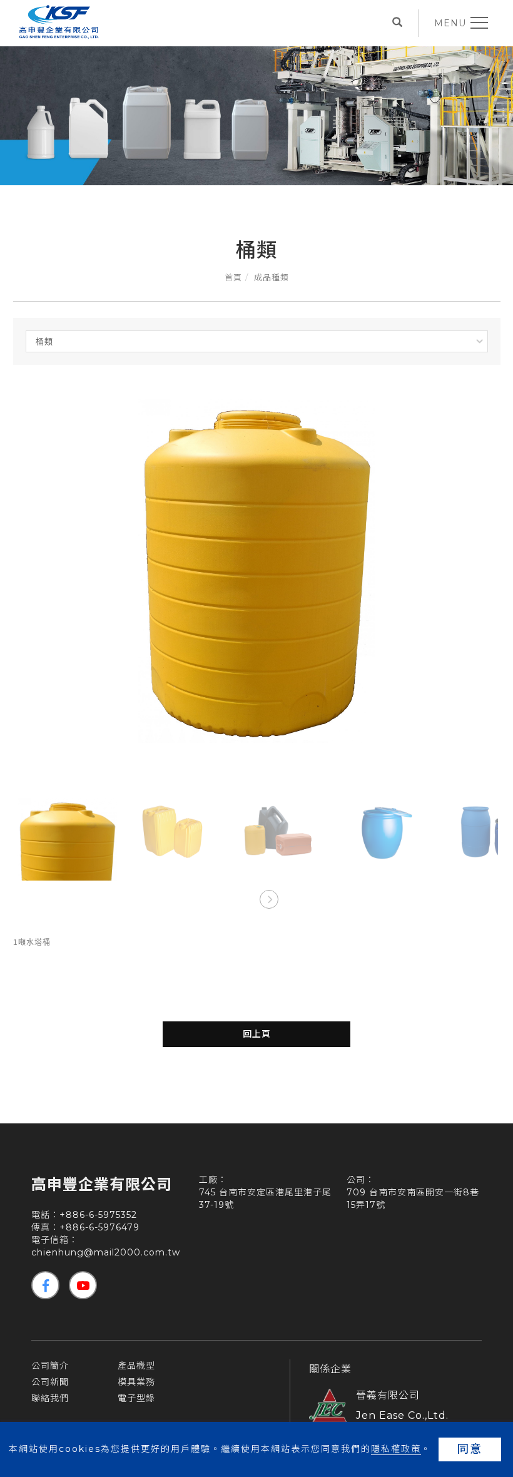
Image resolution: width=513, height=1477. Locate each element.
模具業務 (136, 1382)
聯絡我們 (50, 1398)
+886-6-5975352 (98, 1214)
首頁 (233, 277)
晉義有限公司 (388, 1395)
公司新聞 (50, 1382)
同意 (469, 1449)
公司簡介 (50, 1365)
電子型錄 (136, 1398)
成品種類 (271, 277)
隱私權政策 (396, 1448)
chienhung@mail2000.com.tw (105, 1252)
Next (268, 899)
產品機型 (136, 1365)
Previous (244, 899)
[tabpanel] (256, 108)
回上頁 (257, 1034)
